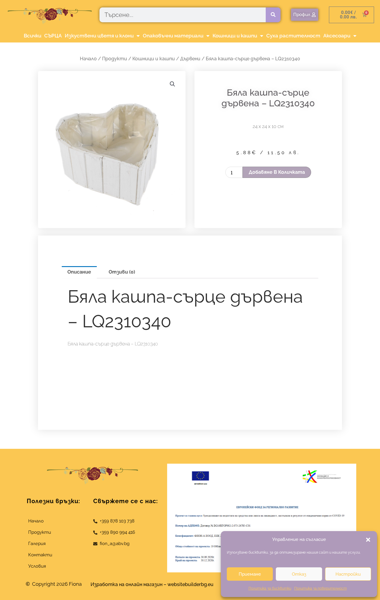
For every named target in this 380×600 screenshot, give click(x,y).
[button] (368, 540)
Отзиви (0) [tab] (122, 272)
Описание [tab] (79, 272)
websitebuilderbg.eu (192, 584)
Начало (88, 58)
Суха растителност (293, 36)
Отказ (299, 574)
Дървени (190, 58)
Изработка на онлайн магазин (126, 584)
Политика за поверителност (320, 588)
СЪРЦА (53, 36)
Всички (32, 36)
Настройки (348, 574)
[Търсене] (273, 14)
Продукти (114, 58)
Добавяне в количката (277, 172)
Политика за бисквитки (269, 588)
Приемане (250, 574)
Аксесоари (336, 36)
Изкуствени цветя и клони (99, 36)
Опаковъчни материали (173, 36)
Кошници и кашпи (235, 36)
